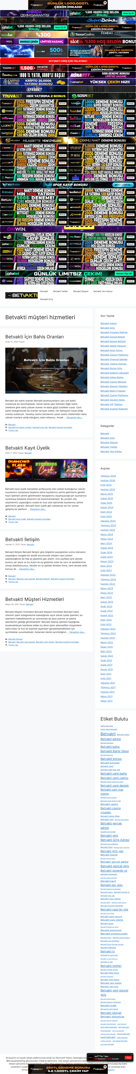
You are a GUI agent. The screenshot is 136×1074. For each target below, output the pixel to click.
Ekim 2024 (106, 512)
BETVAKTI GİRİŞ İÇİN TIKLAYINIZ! (68, 61)
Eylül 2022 (106, 624)
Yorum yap (13, 430)
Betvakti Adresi (109, 323)
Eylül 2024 (106, 516)
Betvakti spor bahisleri (110, 941)
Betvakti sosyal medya (121, 938)
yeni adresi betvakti (119, 1041)
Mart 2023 (106, 597)
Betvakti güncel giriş (115, 866)
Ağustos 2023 (108, 575)
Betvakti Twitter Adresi (109, 970)
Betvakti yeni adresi (111, 983)
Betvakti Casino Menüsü (113, 382)
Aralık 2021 (106, 665)
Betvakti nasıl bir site (114, 909)
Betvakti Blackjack (107, 755)
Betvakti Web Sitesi (110, 973)
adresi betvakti (107, 726)
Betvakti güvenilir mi (114, 870)
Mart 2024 (106, 543)
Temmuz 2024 (108, 525)
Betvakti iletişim (43, 579)
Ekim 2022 (106, 620)
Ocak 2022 (106, 660)
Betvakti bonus (111, 759)
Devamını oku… (75, 417)
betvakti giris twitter (108, 832)
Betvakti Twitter (60, 291)
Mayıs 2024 (107, 534)
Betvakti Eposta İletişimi (113, 341)
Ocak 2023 (106, 606)
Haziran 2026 (108, 480)
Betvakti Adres (123, 735)
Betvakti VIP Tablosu (112, 404)
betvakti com (107, 819)
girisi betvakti (106, 1031)
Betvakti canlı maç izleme (112, 791)
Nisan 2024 (107, 539)
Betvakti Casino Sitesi (110, 816)
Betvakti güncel (109, 854)
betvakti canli (107, 766)
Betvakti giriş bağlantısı (109, 844)
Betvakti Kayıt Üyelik (27, 448)
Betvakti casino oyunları (111, 810)
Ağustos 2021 (108, 683)
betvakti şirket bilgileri (108, 1024)
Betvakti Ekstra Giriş (111, 368)
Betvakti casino (109, 804)
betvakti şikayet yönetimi (109, 1020)
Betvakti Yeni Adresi (103, 291)
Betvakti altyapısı (107, 743)
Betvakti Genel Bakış (122, 820)
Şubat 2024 (107, 548)
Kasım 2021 (107, 669)
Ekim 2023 (106, 566)
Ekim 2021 (106, 674)
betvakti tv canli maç (109, 955)
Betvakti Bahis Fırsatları (113, 391)
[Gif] (68, 140)
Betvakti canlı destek (26, 579)
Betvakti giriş (109, 835)
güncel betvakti (123, 1034)
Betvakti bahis (110, 746)
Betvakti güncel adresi (114, 861)
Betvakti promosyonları (114, 933)
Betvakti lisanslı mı (122, 892)
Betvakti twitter (111, 965)
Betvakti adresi (111, 739)
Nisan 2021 (106, 701)
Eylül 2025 (106, 485)
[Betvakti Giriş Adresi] (21, 295)
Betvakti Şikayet (80, 291)
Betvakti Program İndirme (114, 332)
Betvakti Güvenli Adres (113, 400)
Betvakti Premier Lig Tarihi (109, 927)
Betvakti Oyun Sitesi (107, 913)
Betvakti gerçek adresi (111, 825)
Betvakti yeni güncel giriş (114, 992)
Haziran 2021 (108, 692)
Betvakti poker (107, 923)
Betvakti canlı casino (114, 778)
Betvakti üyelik (108, 1005)
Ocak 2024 (106, 552)
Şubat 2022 (107, 656)
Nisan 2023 (107, 593)
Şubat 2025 (107, 498)
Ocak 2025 (106, 503)
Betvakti (44, 291)
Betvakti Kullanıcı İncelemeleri (111, 889)
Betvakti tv (108, 951)
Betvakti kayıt (108, 881)
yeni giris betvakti (107, 1044)
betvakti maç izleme (111, 899)
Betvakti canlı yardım (45, 642)
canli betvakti (121, 1024)
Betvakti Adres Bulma (112, 377)
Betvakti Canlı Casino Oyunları (112, 782)
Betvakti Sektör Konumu (113, 346)
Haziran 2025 (108, 489)
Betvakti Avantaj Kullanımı (114, 409)
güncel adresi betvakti (108, 1034)
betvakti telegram (108, 947)
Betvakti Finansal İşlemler (114, 359)
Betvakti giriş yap (112, 851)
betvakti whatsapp (107, 976)
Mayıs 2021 (107, 696)
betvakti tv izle (107, 962)
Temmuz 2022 (108, 633)
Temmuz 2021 (108, 687)
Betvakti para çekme (112, 920)
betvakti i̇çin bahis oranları (19, 427)
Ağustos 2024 (108, 521)
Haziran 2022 (108, 638)
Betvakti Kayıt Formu (111, 350)
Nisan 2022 (107, 647)
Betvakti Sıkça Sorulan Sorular (112, 944)
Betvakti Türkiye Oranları (114, 364)
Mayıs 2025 (107, 494)
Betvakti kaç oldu (112, 885)
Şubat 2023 (107, 602)
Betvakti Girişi (107, 847)
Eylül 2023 (106, 570)
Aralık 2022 (107, 611)
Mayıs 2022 (107, 642)
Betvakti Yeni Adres (110, 979)
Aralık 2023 (107, 557)
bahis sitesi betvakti (109, 729)
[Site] (34, 103)
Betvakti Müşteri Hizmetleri (34, 599)
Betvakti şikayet (111, 1012)
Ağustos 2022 (108, 629)
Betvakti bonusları (110, 762)
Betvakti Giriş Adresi (115, 840)
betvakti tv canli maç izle (109, 959)
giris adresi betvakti (109, 1027)
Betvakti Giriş (46, 299)
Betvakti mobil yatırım (119, 902)
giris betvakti (123, 1027)
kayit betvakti (108, 1037)
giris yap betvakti (118, 1031)
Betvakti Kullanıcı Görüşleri (115, 373)
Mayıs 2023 (107, 588)
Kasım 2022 (107, 615)
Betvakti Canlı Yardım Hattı (111, 801)
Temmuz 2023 (108, 579)
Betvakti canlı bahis (114, 773)
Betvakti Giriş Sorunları (121, 847)
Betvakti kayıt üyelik (17, 519)
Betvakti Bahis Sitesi (115, 751)
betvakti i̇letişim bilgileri (109, 878)
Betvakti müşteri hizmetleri (60, 427)
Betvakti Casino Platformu (114, 395)
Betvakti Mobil (105, 902)
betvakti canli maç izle (110, 770)
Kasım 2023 (107, 561)
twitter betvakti (106, 1041)
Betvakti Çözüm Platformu (114, 355)
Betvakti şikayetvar (112, 1016)
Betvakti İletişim (22, 539)
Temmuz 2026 (108, 476)
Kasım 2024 (107, 507)
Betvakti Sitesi (106, 938)
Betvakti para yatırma (111, 916)
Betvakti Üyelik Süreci (108, 999)
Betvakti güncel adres (108, 858)
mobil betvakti (122, 1038)
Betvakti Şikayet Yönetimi (114, 386)
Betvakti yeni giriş (109, 986)
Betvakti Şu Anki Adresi (109, 1009)
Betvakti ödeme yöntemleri (111, 1002)
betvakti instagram (109, 874)
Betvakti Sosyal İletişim (113, 337)
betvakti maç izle (40, 427)
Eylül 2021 (106, 678)
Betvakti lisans (107, 892)
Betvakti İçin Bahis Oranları (34, 336)
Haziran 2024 (108, 530)
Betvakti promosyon (111, 930)
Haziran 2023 (108, 584)
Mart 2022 (106, 651)
